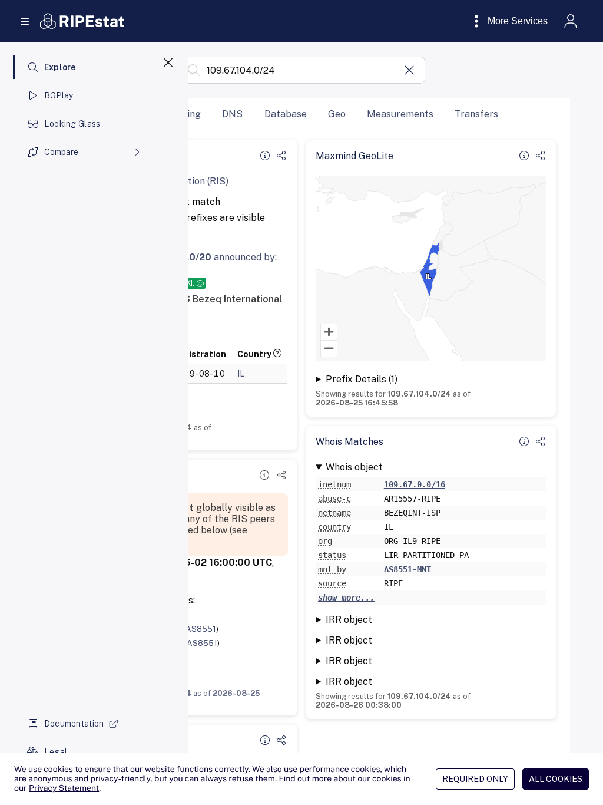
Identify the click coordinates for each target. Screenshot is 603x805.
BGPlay (59, 95)
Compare (61, 152)
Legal (55, 752)
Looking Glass (72, 123)
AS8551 (200, 629)
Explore (60, 67)
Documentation (74, 723)
